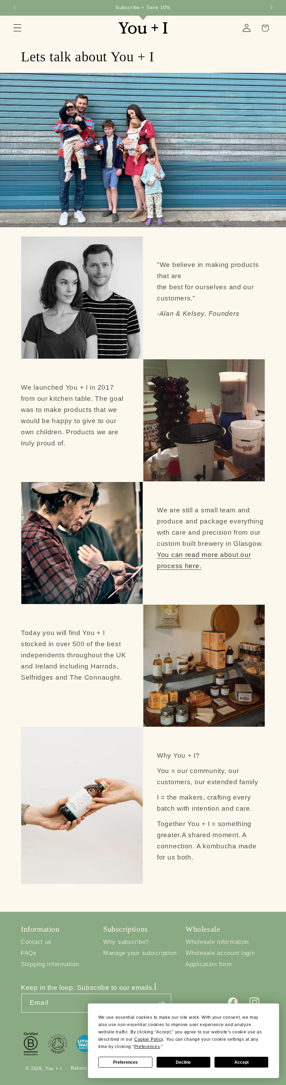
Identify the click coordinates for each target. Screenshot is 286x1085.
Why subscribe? (126, 942)
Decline (183, 1062)
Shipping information (50, 964)
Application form (209, 964)
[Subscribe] (161, 1002)
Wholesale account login (220, 953)
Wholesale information (217, 942)
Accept (241, 1062)
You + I (53, 1068)
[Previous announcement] (14, 7)
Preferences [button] (147, 1046)
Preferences (125, 1062)
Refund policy (86, 1068)
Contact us (36, 942)
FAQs (29, 953)
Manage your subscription (139, 953)
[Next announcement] (271, 7)
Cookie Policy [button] (148, 1039)
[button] (17, 28)
